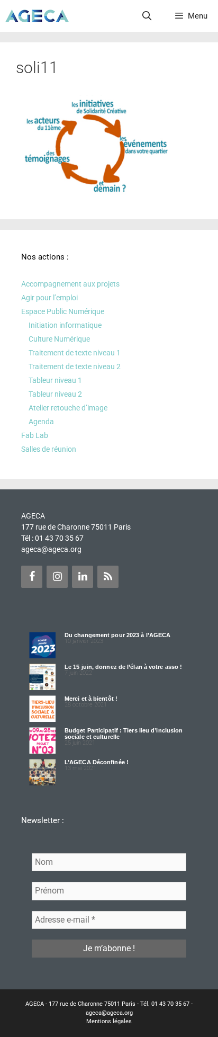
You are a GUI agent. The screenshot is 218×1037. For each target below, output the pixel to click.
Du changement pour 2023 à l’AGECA (117, 635)
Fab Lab (34, 435)
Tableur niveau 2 (55, 394)
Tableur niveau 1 (55, 380)
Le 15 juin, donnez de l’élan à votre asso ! (123, 667)
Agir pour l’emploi (49, 297)
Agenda (41, 421)
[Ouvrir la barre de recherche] (147, 16)
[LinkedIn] (82, 577)
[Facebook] (31, 577)
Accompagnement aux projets (70, 284)
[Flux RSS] (108, 577)
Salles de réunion (48, 449)
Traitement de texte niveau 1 (75, 352)
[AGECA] (37, 16)
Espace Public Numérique (62, 311)
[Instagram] (57, 577)
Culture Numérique (59, 339)
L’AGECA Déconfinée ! (97, 762)
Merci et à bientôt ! (91, 698)
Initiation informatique (65, 325)
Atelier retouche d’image (68, 408)
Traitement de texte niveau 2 (75, 366)
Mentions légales (109, 1021)
